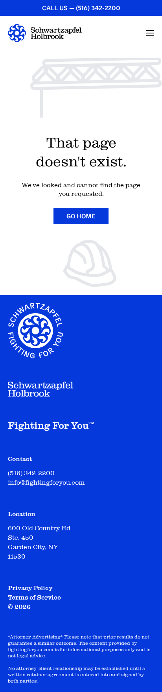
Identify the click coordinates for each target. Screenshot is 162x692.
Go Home (81, 216)
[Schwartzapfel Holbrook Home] (45, 33)
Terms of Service (34, 597)
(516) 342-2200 (98, 8)
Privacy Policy (30, 588)
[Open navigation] (150, 33)
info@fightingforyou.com (46, 483)
